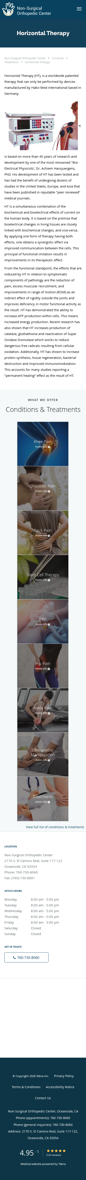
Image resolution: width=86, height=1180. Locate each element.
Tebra (62, 1164)
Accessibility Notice (60, 1087)
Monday (31, 899)
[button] (79, 8)
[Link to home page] (35, 9)
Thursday (31, 916)
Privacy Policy (64, 1076)
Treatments (11, 62)
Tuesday (31, 905)
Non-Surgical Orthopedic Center (25, 58)
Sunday (22, 934)
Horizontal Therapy (37, 62)
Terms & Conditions (26, 1087)
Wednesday (31, 911)
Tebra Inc (42, 1076)
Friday (31, 922)
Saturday (22, 928)
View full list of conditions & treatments (55, 827)
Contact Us (43, 1098)
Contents (58, 58)
